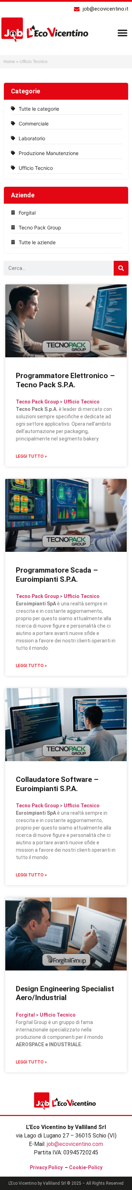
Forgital (25, 1015)
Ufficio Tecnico (82, 402)
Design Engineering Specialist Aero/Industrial (65, 993)
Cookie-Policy (85, 1167)
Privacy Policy (46, 1167)
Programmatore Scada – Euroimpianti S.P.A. (57, 574)
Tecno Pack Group (37, 402)
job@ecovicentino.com (75, 1144)
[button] (122, 33)
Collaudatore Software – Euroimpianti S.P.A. (57, 784)
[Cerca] (121, 268)
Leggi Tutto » (31, 456)
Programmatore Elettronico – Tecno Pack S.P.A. (65, 380)
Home (9, 61)
